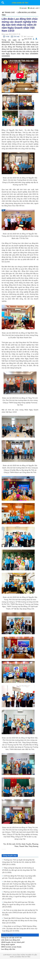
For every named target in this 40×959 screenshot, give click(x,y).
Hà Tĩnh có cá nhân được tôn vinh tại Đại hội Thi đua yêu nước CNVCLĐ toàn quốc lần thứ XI (20, 912)
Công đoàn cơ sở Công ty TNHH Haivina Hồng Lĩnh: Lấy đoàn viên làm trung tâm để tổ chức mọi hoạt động (19, 928)
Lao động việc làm (8, 949)
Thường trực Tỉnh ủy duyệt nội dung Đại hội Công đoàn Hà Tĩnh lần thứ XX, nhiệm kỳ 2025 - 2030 (19, 862)
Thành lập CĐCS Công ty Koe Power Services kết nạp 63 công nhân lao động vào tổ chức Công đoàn (19, 920)
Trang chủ (10, 12)
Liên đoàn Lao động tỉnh (10, 940)
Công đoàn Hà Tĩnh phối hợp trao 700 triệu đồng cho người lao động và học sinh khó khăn (18, 904)
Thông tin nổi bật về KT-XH (11, 937)
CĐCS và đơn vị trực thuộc (11, 947)
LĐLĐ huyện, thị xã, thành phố (12, 942)
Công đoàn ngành (8, 944)
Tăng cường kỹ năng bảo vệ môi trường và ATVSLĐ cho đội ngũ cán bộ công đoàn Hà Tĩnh (19, 870)
